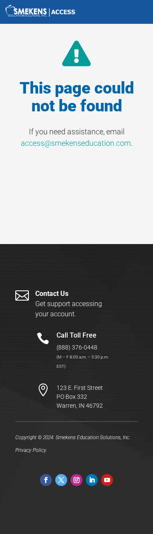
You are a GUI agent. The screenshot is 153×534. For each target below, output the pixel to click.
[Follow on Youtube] (107, 480)
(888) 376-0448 (77, 347)
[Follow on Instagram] (76, 480)
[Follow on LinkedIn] (92, 480)
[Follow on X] (61, 480)
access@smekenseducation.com (76, 143)
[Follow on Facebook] (46, 480)
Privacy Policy (30, 450)
